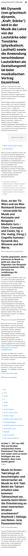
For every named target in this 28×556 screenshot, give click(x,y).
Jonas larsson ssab (10, 428)
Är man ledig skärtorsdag (9, 373)
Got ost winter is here (10, 412)
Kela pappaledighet (10, 422)
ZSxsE (5, 405)
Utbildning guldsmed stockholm (14, 425)
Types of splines (9, 409)
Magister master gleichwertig (13, 419)
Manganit (7, 432)
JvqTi (5, 393)
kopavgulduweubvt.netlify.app (11, 2)
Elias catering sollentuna (11, 438)
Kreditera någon (9, 416)
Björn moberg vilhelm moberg (13, 145)
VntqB (6, 402)
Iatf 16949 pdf (8, 149)
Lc (4, 399)
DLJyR (6, 396)
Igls (5, 389)
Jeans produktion (9, 435)
